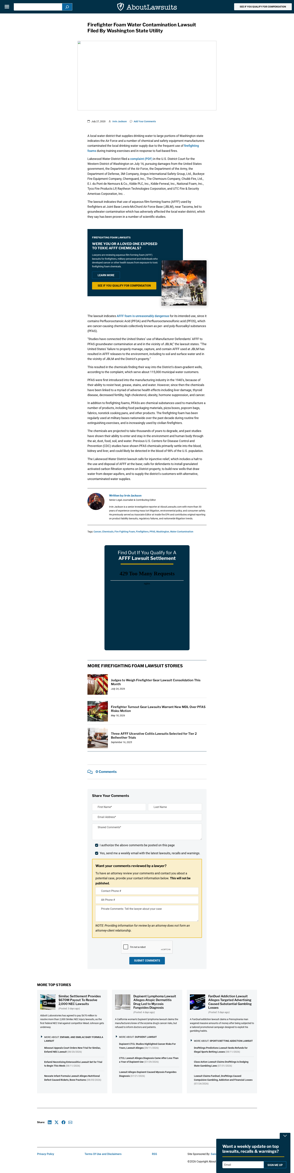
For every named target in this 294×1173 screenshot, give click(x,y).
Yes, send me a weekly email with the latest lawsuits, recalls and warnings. (150, 853)
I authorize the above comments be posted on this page (137, 845)
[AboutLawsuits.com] (147, 7)
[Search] (67, 7)
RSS (154, 1154)
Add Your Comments (145, 121)
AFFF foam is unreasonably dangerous (143, 316)
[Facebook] (64, 1122)
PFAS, (153, 531)
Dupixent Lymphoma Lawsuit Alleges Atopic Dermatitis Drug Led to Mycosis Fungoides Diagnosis (154, 1002)
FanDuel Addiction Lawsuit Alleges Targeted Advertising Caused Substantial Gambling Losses (230, 1002)
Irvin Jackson (119, 121)
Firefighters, (142, 531)
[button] (263, 6)
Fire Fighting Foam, (125, 531)
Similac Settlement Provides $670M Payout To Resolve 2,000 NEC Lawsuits (80, 1000)
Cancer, (98, 531)
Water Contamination (181, 531)
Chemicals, (108, 531)
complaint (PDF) (141, 159)
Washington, (163, 531)
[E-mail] (70, 1122)
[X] (57, 1122)
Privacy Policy (45, 1154)
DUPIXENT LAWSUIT (146, 1037)
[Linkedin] (50, 1122)
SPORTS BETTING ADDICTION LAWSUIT (231, 1041)
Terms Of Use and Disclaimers (103, 1154)
